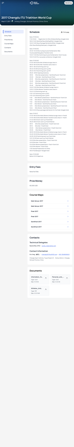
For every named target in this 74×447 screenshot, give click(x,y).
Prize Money (8, 40)
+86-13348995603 (64, 254)
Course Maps (8, 44)
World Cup (68, 3)
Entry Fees (7, 36)
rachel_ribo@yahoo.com (49, 246)
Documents (8, 52)
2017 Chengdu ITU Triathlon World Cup (26, 17)
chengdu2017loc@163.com (49, 254)
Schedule (8, 32)
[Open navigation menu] (3, 3)
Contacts (7, 48)
